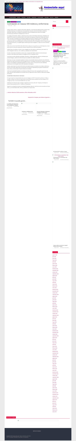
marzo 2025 (54, 284)
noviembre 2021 (55, 353)
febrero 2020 (54, 389)
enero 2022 (54, 349)
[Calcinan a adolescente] (28, 103)
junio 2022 (54, 341)
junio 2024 (54, 299)
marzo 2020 (54, 387)
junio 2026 (54, 258)
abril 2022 (54, 344)
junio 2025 (54, 279)
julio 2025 (54, 277)
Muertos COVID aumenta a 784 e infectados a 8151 (21, 92)
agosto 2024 (54, 296)
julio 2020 (54, 380)
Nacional (47, 17)
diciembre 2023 (55, 310)
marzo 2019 (54, 408)
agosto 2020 (54, 379)
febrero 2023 (54, 327)
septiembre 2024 (55, 294)
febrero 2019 (54, 410)
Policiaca (23, 17)
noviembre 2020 (55, 373)
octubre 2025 (54, 272)
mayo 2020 (54, 384)
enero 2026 (54, 267)
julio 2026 (54, 256)
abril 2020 (54, 385)
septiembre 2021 (55, 356)
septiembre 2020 (55, 377)
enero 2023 (54, 329)
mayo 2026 (54, 260)
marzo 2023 (54, 325)
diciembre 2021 (55, 351)
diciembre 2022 (55, 330)
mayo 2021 (54, 363)
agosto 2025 (54, 275)
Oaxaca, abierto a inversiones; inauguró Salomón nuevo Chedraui (60, 246)
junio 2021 (54, 361)
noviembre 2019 (55, 394)
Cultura (28, 17)
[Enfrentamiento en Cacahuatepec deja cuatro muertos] (60, 154)
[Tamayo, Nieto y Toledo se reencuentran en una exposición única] (61, 46)
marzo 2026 (54, 263)
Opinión (56, 17)
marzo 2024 (54, 304)
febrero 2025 (54, 285)
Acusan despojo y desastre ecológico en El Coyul (43, 112)
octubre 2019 (54, 396)
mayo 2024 (54, 301)
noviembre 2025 (55, 270)
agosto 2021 (54, 358)
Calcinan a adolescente (27, 111)
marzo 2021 (54, 366)
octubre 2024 (54, 292)
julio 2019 (54, 401)
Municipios (34, 17)
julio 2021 (54, 360)
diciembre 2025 (55, 268)
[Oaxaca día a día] (38, 8)
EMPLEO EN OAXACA (37, 431)
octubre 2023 (54, 313)
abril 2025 (54, 282)
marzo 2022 (54, 346)
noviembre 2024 (55, 291)
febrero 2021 (54, 368)
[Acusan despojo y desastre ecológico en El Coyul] (43, 103)
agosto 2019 (54, 399)
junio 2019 (54, 403)
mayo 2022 (54, 342)
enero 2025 (54, 287)
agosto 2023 (54, 316)
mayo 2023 (54, 322)
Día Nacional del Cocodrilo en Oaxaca (60, 151)
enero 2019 (54, 411)
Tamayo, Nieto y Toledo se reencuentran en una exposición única (31, 1)
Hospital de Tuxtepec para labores (39, 97)
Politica (51, 17)
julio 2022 (54, 339)
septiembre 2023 (55, 315)
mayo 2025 (54, 280)
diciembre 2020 (55, 372)
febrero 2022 (54, 347)
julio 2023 (54, 318)
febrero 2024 (54, 306)
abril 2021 (54, 365)
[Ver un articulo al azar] (68, 17)
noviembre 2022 (55, 332)
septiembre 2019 (55, 397)
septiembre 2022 (55, 335)
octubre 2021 (54, 354)
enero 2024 (54, 308)
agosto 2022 (54, 337)
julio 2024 (54, 298)
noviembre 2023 (55, 311)
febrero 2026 (54, 265)
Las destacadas (12, 17)
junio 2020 (54, 382)
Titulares (18, 21)
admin (15, 25)
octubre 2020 (54, 375)
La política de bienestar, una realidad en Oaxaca (12, 104)
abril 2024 (54, 303)
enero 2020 (54, 391)
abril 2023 (54, 323)
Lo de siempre (40, 17)
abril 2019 (54, 406)
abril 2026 (54, 261)
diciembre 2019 (55, 392)
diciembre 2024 (55, 289)
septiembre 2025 (55, 273)
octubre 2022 (54, 334)
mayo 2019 (54, 404)
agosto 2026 (54, 254)
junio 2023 (54, 320)
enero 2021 (54, 370)
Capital (18, 17)
